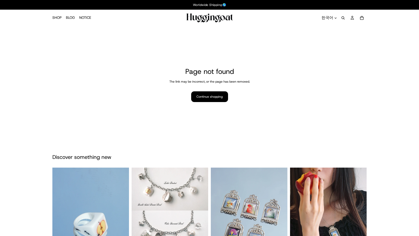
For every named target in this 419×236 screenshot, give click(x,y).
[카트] (362, 18)
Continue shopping (209, 97)
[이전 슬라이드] (58, 225)
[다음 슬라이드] (122, 225)
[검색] (343, 18)
